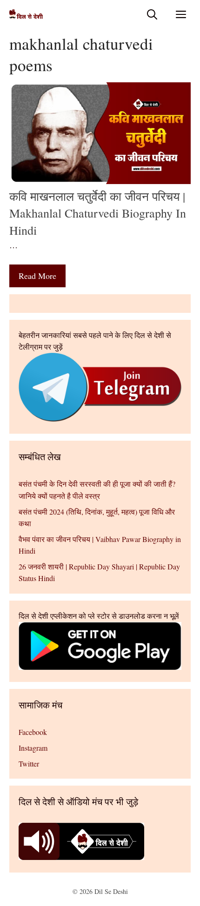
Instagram (33, 748)
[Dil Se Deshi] (26, 14)
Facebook (33, 732)
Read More (37, 275)
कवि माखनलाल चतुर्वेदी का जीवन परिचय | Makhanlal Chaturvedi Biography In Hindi (97, 213)
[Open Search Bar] (152, 14)
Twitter (29, 763)
